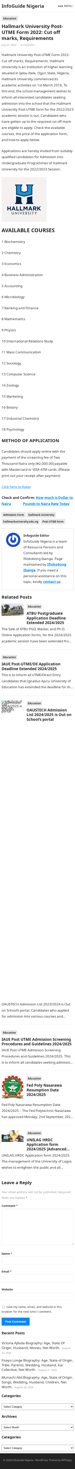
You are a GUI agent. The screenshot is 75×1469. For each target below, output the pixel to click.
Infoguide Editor (36, 535)
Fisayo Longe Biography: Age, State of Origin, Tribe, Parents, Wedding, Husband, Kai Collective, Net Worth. (37, 1365)
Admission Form (13, 515)
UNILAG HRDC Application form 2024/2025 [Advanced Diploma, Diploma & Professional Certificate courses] (48, 1151)
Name (7, 1253)
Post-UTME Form (53, 521)
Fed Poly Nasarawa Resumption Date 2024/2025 (44, 1090)
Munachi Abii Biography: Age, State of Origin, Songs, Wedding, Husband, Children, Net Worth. (37, 1382)
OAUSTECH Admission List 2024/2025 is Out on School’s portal (49, 714)
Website (7, 1289)
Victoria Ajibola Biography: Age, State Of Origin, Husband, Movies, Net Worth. (33, 1345)
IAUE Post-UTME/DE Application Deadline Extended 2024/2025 (31, 666)
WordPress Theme (46, 1460)
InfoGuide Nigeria (23, 6)
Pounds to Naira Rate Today (46, 504)
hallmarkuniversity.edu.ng (20, 521)
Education (9, 18)
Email (7, 1271)
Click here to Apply (16, 486)
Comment (10, 1206)
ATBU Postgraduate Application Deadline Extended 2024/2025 (46, 618)
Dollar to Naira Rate (56, 139)
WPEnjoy (66, 1460)
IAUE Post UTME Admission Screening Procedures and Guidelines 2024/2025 (37, 1041)
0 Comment (27, 45)
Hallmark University (41, 515)
